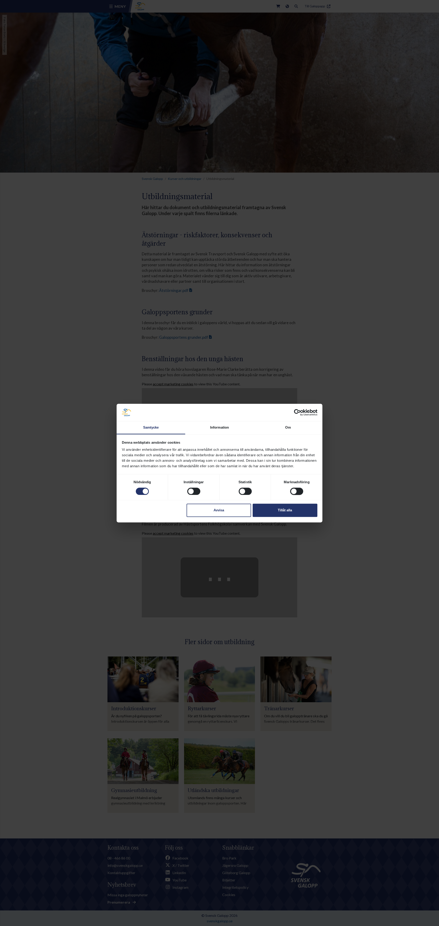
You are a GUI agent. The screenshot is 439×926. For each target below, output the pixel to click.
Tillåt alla (285, 510)
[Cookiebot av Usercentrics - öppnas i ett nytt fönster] (297, 412)
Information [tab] (219, 428)
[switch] (193, 491)
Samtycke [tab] (151, 428)
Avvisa (219, 510)
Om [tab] (288, 428)
